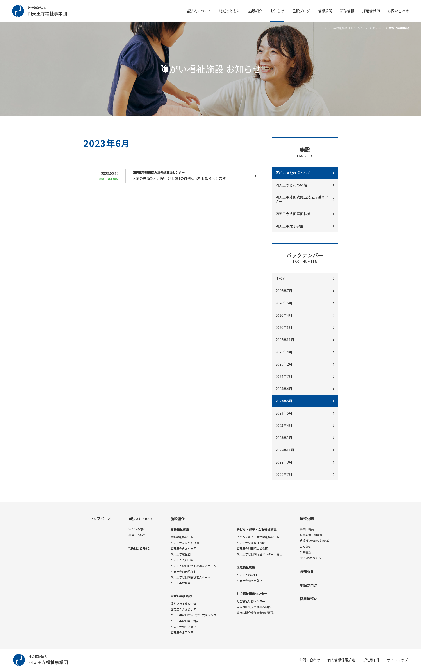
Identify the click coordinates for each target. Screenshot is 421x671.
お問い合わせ (398, 10)
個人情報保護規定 (341, 659)
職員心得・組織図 (311, 535)
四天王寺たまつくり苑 (185, 543)
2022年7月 (283, 474)
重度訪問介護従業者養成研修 (255, 613)
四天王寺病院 (245, 575)
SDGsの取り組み (310, 558)
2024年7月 (283, 376)
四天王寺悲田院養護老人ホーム (190, 577)
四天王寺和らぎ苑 (182, 627)
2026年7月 (283, 290)
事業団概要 (307, 529)
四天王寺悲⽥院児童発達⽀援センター (301, 199)
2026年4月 (283, 315)
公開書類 (305, 552)
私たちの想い (137, 529)
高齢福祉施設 (180, 529)
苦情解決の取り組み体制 (315, 540)
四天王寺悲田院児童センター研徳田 (259, 554)
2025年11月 (284, 339)
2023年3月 (283, 437)
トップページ (100, 518)
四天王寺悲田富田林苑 (185, 621)
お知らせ (277, 10)
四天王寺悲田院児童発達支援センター (195, 615)
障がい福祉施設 (181, 596)
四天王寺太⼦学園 (289, 226)
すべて (280, 278)
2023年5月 (283, 413)
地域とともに (229, 10)
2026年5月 (283, 302)
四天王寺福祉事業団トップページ (346, 28)
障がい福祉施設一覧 (183, 604)
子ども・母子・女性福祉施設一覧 (258, 537)
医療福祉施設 (246, 567)
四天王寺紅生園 (181, 554)
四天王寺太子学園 (182, 632)
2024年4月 (283, 388)
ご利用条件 (371, 659)
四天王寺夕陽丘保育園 (251, 543)
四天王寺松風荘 (181, 583)
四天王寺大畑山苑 (182, 560)
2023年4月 (283, 425)
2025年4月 (283, 352)
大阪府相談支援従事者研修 (254, 607)
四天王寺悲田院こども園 (252, 548)
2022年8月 (283, 462)
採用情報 (369, 10)
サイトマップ (397, 659)
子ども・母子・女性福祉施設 (257, 529)
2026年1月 (283, 327)
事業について (137, 535)
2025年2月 (283, 364)
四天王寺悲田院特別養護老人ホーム (193, 566)
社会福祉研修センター (252, 593)
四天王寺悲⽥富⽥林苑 (292, 213)
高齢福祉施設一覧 (182, 537)
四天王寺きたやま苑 (183, 548)
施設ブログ (301, 10)
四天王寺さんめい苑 (291, 184)
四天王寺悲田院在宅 (183, 571)
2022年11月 (284, 449)
